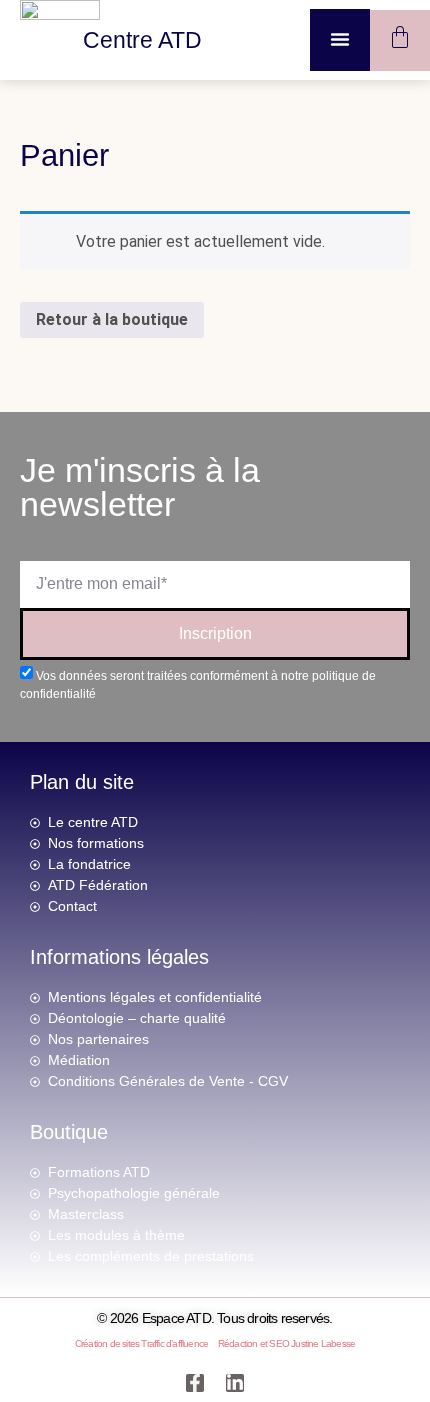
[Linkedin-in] (235, 1383)
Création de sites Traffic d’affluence (141, 1343)
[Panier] (400, 37)
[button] (340, 39)
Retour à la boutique (112, 319)
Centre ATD (142, 40)
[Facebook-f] (195, 1383)
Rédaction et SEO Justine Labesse (286, 1343)
